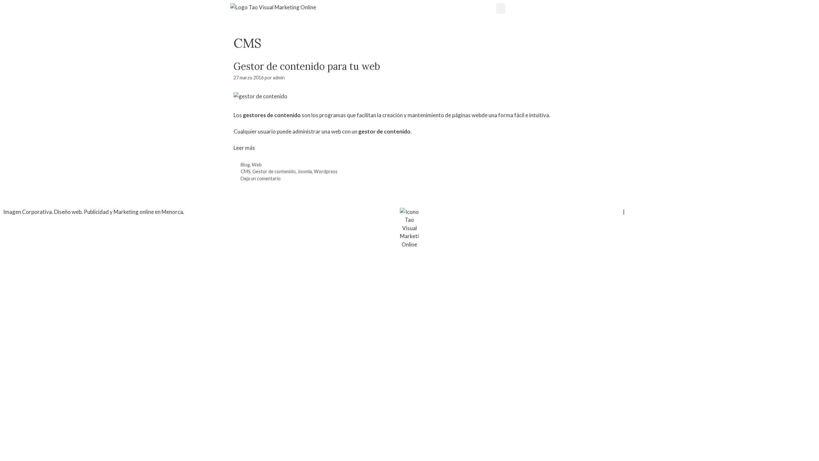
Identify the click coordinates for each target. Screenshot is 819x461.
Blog (245, 164)
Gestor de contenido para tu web (307, 66)
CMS (245, 171)
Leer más (244, 147)
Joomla (305, 171)
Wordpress (326, 171)
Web (257, 164)
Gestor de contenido (274, 171)
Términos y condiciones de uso (585, 211)
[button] (500, 8)
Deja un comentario (261, 178)
